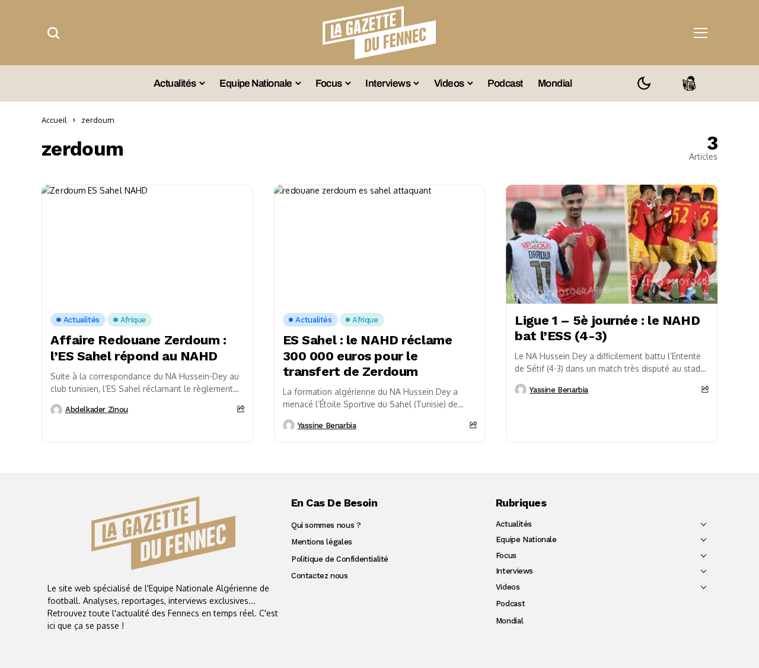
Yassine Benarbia (327, 425)
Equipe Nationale (526, 539)
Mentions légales (321, 541)
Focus (506, 555)
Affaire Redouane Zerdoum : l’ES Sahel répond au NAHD (138, 348)
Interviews (514, 570)
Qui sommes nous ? (326, 525)
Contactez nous (319, 575)
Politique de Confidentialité (339, 559)
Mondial (509, 620)
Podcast (510, 603)
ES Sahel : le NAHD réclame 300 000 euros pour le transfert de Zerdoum (367, 356)
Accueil (54, 120)
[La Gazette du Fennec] (163, 532)
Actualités (514, 524)
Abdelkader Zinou (96, 409)
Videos (508, 586)
